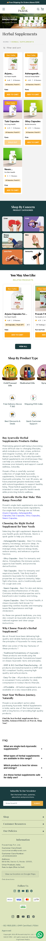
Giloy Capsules (32, 121)
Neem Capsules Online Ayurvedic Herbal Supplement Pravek (11, 169)
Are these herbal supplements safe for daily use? (23, 776)
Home (6, 42)
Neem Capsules (9, 518)
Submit (37, 803)
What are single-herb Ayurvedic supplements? (23, 747)
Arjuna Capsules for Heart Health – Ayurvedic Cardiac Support (12, 73)
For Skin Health (10, 172)
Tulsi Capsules (12, 121)
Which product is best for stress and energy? (23, 766)
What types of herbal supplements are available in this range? (23, 757)
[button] (3, 9)
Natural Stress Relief (32, 76)
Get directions (8, 879)
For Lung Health (10, 124)
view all (23, 346)
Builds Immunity (30, 124)
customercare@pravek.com (14, 850)
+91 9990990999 (9, 856)
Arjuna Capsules (10, 513)
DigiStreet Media (23, 939)
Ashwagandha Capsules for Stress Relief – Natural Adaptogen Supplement (32, 73)
